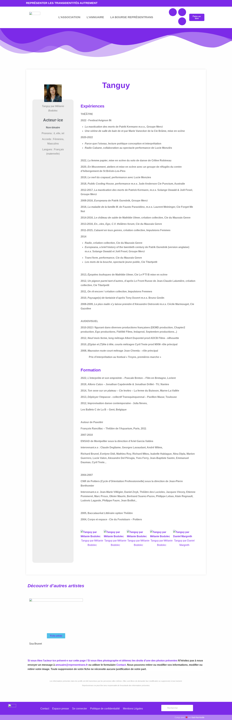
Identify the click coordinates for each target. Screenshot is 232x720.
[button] (138, 549)
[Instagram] (182, 21)
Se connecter (79, 708)
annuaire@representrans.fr (71, 664)
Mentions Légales (133, 708)
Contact (121, 664)
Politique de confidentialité (105, 708)
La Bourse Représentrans (131, 17)
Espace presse (60, 708)
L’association (69, 17)
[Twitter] (182, 12)
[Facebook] (173, 12)
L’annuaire (95, 17)
